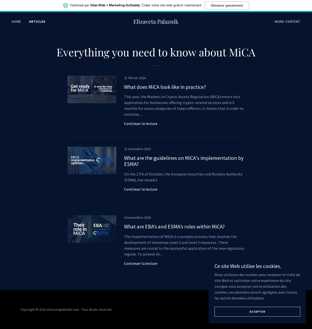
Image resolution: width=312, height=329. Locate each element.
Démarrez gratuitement (227, 5)
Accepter (257, 311)
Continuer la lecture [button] (140, 123)
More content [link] (287, 21)
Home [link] (16, 21)
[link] (156, 22)
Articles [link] (37, 21)
